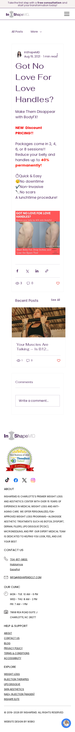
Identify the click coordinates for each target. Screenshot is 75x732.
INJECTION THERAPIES (16, 679)
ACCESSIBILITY (12, 658)
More (34, 32)
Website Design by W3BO (19, 721)
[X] (24, 480)
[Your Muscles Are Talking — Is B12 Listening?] (38, 322)
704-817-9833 (19, 559)
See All (55, 300)
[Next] (72, 3)
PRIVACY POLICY (13, 648)
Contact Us (12, 638)
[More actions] (57, 54)
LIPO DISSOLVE (12, 684)
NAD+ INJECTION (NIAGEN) (19, 694)
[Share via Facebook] (17, 271)
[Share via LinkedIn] (37, 271)
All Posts (17, 32)
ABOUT (8, 633)
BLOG (7, 643)
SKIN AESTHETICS (14, 689)
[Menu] (67, 14)
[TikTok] (7, 480)
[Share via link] (47, 271)
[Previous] (2, 3)
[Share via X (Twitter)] (27, 271)
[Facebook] (16, 480)
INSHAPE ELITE (11, 699)
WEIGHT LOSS (12, 674)
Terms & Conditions (16, 653)
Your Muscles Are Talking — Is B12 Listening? (32, 346)
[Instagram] (33, 480)
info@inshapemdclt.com (25, 577)
